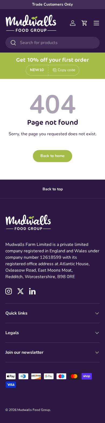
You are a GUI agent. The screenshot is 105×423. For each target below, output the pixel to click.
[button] (84, 23)
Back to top (53, 189)
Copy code (66, 69)
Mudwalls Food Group (33, 410)
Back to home (52, 155)
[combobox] (52, 43)
